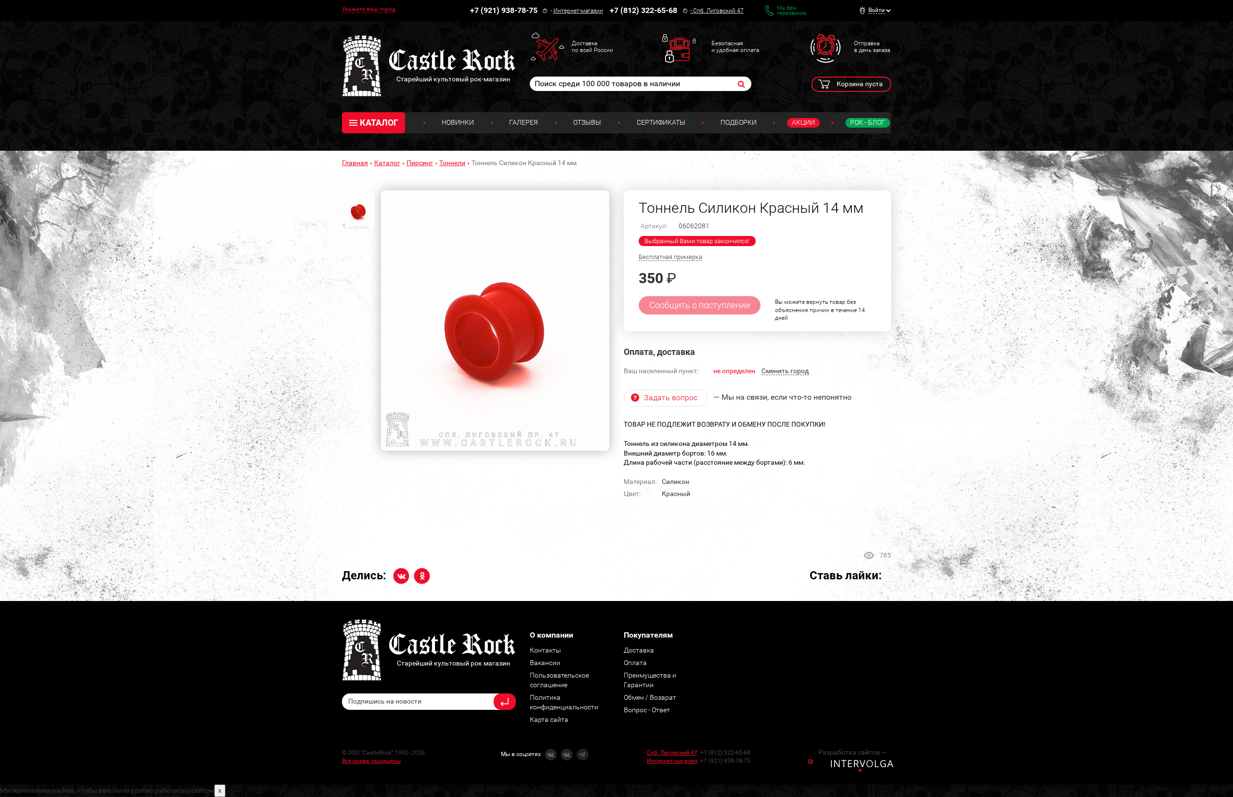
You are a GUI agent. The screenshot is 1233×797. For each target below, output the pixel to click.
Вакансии (545, 662)
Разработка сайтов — (852, 752)
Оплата (635, 662)
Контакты (545, 650)
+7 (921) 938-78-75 (504, 10)
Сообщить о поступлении (699, 305)
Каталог (387, 163)
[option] (495, 320)
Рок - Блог (867, 122)
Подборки (739, 122)
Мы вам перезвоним (792, 10)
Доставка (639, 650)
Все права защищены (371, 761)
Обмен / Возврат (650, 697)
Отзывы (587, 122)
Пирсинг (420, 163)
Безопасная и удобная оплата (735, 46)
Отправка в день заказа (872, 46)
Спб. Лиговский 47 (718, 10)
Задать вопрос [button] (670, 397)
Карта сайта (549, 719)
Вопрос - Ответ (647, 710)
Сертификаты (661, 122)
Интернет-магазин (578, 10)
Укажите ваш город (368, 9)
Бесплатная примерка (670, 257)
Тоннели (452, 163)
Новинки (458, 122)
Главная (355, 163)
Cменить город (785, 371)
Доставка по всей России (592, 46)
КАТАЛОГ (379, 123)
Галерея (523, 122)
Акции (803, 122)
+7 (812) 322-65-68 (643, 10)
